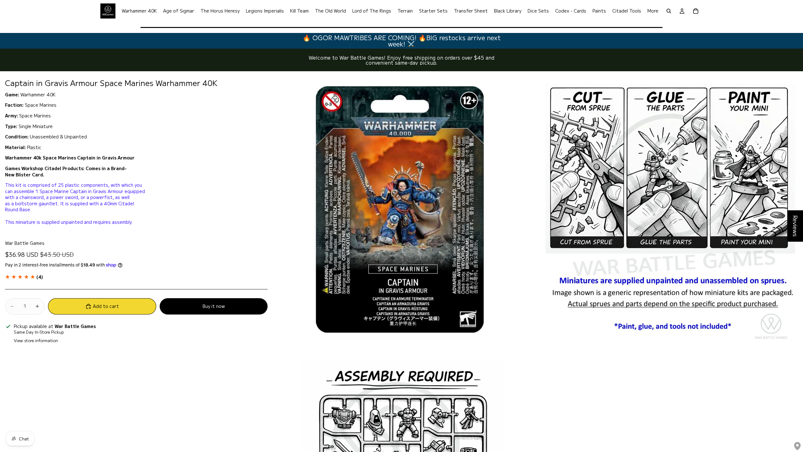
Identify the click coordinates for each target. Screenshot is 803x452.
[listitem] (653, 11)
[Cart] (696, 11)
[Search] (669, 11)
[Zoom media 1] (401, 209)
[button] (24, 277)
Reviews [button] (795, 226)
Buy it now (214, 306)
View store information (36, 340)
